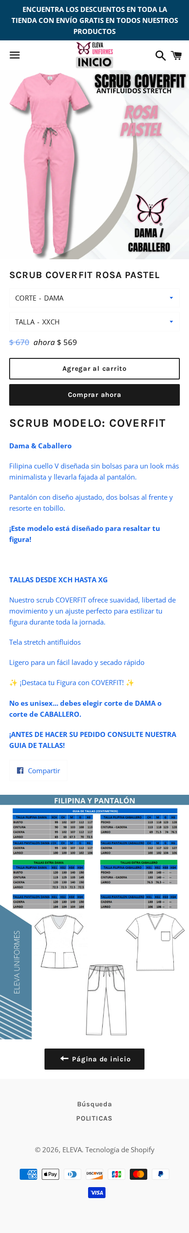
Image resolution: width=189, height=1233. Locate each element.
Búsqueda (94, 1104)
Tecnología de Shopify (120, 1149)
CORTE (25, 297)
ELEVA (72, 1149)
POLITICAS (94, 1118)
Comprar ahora (95, 395)
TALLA (24, 321)
